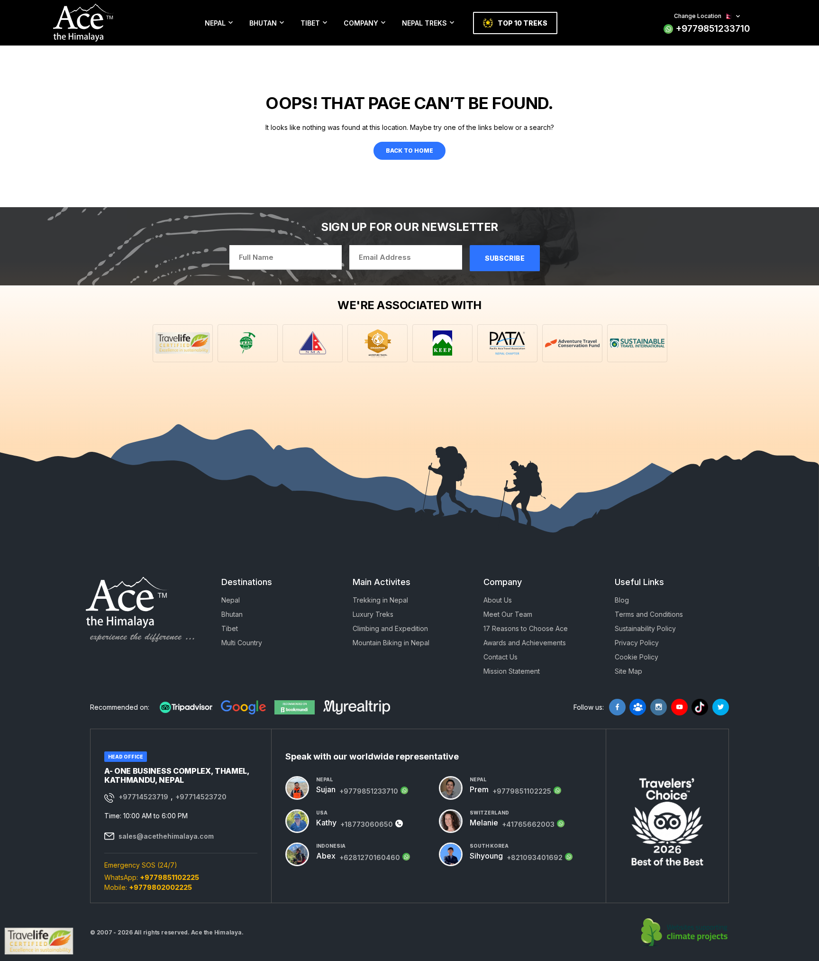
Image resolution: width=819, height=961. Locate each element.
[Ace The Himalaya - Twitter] (720, 707)
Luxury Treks (373, 614)
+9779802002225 (160, 887)
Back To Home (409, 150)
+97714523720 (201, 797)
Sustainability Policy (645, 628)
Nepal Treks (424, 23)
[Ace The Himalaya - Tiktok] (700, 707)
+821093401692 (535, 857)
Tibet (310, 23)
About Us (497, 600)
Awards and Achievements (524, 643)
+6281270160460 (369, 857)
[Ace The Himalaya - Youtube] (679, 707)
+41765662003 (528, 824)
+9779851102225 (169, 877)
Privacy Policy (637, 643)
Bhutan (263, 23)
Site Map (628, 671)
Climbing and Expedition (390, 628)
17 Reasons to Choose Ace (525, 628)
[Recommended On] (186, 707)
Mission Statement (511, 671)
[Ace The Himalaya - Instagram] (658, 707)
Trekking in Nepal (380, 600)
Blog (622, 600)
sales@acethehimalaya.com (166, 836)
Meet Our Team (507, 614)
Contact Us (500, 657)
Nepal (215, 23)
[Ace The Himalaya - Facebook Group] (637, 707)
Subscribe (505, 258)
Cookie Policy (636, 657)
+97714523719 (143, 797)
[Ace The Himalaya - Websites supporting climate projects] (685, 932)
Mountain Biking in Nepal (391, 643)
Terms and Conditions (649, 614)
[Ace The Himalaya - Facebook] (617, 707)
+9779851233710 (713, 28)
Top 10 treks (522, 23)
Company (361, 23)
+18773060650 (366, 824)
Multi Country (241, 643)
